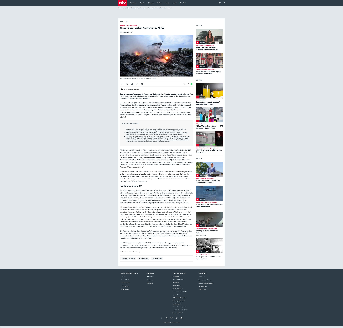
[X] (127, 84)
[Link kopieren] (137, 84)
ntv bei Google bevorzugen (131, 89)
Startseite (120, 8)
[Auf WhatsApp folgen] (191, 84)
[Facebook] (122, 84)
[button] (156, 57)
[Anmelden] (220, 3)
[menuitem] (136, 3)
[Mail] (132, 84)
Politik (127, 8)
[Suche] (224, 3)
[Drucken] (142, 84)
